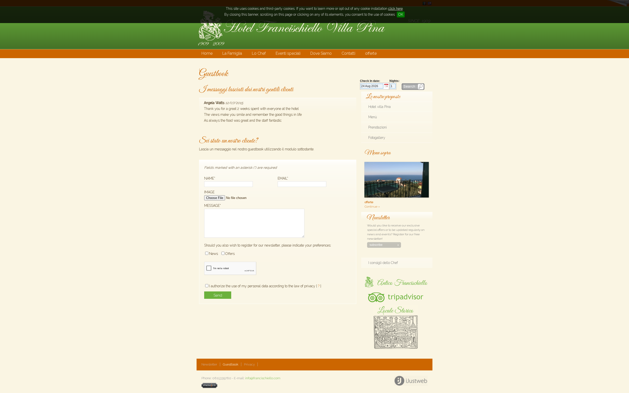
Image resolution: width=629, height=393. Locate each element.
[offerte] (363, 158)
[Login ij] (209, 387)
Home (207, 53)
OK (400, 14)
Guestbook (230, 364)
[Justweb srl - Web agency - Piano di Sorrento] (411, 380)
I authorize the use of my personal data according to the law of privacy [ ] (265, 286)
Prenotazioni (377, 127)
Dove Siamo (321, 53)
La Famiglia (232, 53)
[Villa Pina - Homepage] (291, 48)
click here (395, 9)
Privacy (249, 364)
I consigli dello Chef (383, 263)
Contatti (348, 53)
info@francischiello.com (262, 378)
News (213, 254)
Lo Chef (259, 53)
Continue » (372, 206)
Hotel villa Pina (379, 107)
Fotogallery (376, 138)
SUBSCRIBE (376, 245)
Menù (372, 117)
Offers (230, 254)
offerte (371, 53)
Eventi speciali (288, 53)
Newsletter (209, 364)
